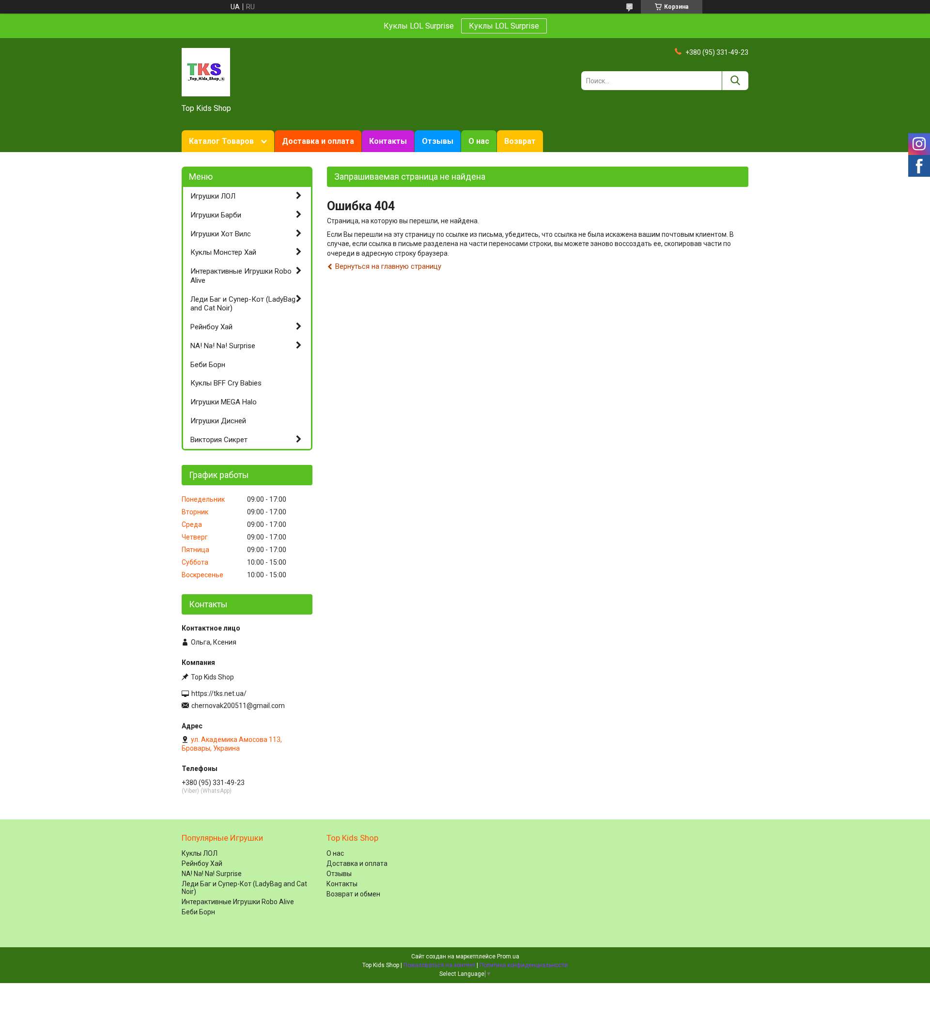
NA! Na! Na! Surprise (222, 345)
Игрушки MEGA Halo (223, 402)
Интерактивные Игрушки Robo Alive (241, 276)
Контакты (388, 141)
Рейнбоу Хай (211, 327)
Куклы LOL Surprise (504, 26)
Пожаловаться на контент (439, 965)
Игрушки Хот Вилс (220, 234)
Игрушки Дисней (218, 420)
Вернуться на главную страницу (388, 266)
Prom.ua (508, 956)
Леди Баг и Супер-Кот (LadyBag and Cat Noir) (242, 304)
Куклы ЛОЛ (199, 853)
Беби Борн (207, 364)
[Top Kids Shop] (206, 72)
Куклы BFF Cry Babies (226, 383)
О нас (478, 141)
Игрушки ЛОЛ (212, 196)
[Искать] (735, 80)
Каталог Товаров (221, 141)
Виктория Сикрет (219, 439)
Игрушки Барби (215, 215)
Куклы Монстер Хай (223, 252)
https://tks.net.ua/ (219, 693)
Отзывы (437, 141)
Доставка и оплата (318, 141)
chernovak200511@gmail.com (238, 705)
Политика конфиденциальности (524, 965)
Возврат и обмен (353, 894)
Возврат (520, 141)
